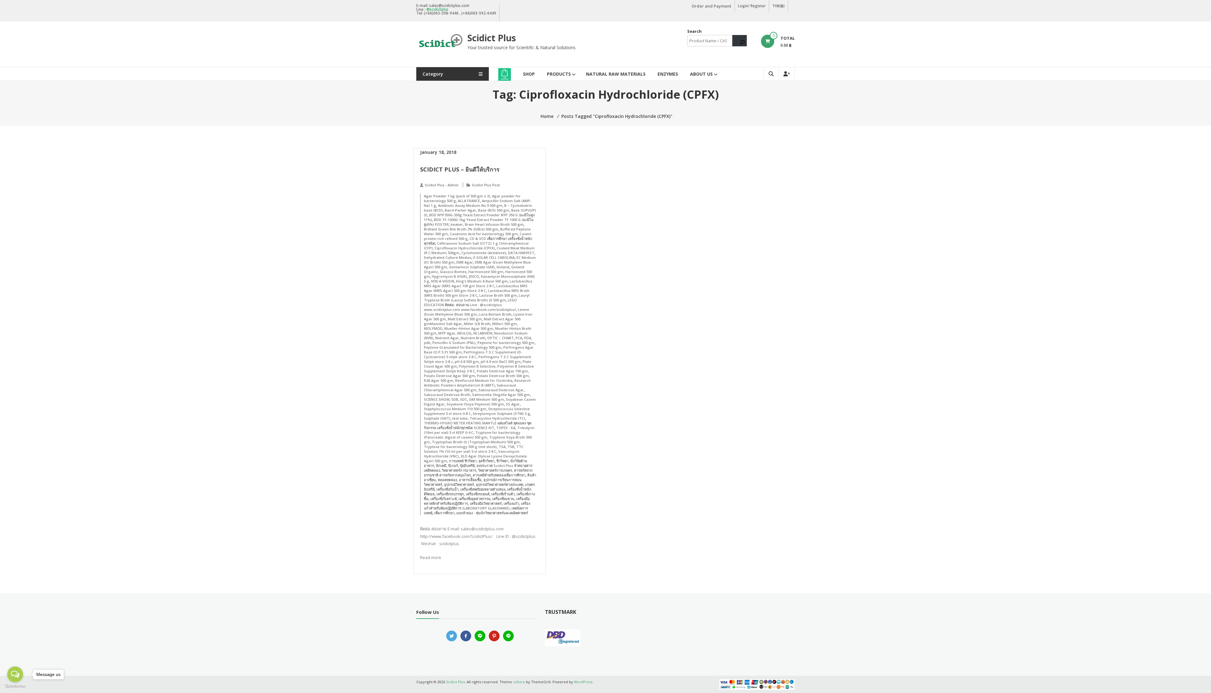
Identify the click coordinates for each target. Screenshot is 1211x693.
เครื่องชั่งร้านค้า (503, 494)
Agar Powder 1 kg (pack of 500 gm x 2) (457, 196)
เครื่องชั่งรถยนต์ (477, 494)
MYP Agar (446, 333)
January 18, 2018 (438, 152)
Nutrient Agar (447, 337)
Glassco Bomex (453, 271)
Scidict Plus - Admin (442, 185)
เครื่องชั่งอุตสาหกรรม (474, 498)
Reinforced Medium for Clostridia (483, 380)
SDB (454, 399)
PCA (519, 337)
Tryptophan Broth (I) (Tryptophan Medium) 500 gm (476, 442)
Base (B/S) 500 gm (493, 210)
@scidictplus (437, 9)
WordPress (583, 681)
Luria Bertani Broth (495, 314)
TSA (502, 446)
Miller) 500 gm (504, 323)
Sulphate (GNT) (437, 418)
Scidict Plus (491, 38)
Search (694, 31)
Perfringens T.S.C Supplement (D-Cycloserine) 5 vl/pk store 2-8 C (473, 354)
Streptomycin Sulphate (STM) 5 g (501, 413)
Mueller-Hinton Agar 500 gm (468, 328)
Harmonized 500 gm (485, 271)
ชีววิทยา (502, 460)
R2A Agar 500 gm (438, 380)
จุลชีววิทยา (486, 460)
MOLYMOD (433, 328)
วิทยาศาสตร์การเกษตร (495, 470)
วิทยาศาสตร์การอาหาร (459, 470)
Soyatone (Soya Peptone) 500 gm (475, 404)
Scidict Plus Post (486, 185)
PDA (527, 337)
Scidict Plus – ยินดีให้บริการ (460, 169)
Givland (502, 267)
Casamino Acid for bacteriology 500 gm (484, 233)
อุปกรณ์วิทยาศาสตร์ (459, 484)
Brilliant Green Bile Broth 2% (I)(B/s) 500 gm (461, 229)
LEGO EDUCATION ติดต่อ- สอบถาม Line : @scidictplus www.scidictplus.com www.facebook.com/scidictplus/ (470, 305)
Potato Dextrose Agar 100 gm (502, 371)
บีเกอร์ (453, 465)
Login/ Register (752, 6)
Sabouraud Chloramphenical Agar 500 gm (470, 387)
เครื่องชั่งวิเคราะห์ (443, 498)
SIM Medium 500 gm (486, 399)
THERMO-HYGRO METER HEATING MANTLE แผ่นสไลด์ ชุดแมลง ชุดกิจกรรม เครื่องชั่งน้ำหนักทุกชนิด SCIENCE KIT (477, 425)
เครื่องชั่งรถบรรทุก (450, 494)
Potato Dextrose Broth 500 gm (503, 375)
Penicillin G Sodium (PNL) (454, 342)
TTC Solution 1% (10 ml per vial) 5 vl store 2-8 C (474, 449)
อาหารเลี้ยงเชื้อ (470, 479)
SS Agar (513, 404)
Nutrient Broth (473, 337)
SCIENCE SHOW (436, 399)
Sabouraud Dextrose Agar (501, 389)
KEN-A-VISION (442, 281)
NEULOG (464, 333)
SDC (463, 399)
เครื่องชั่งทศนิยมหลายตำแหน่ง (482, 489)
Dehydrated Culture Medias (447, 257)
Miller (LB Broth (477, 323)
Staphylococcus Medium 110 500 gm (455, 408)
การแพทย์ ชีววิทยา (463, 460)
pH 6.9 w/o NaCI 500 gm (501, 361)
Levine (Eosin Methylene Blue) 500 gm (476, 312)
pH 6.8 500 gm (467, 361)
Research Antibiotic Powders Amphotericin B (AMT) (477, 382)
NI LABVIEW (482, 333)
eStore (519, 681)
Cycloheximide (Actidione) (483, 252)
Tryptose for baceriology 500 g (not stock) (460, 446)
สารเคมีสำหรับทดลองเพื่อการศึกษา (499, 475)
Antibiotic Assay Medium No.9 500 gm (470, 205)
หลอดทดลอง (447, 479)
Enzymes (668, 74)
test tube (460, 418)
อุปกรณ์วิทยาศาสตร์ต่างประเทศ (499, 484)
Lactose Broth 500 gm (498, 295)
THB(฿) (778, 6)
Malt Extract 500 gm (465, 319)
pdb (427, 342)
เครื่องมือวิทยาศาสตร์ (486, 503)
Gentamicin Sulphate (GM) (471, 267)
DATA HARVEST (521, 252)
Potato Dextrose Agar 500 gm (449, 375)
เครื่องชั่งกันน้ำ (447, 489)
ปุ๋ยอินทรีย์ (467, 465)
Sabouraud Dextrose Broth (447, 394)
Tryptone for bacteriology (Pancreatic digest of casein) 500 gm (472, 435)
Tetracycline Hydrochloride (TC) (497, 418)
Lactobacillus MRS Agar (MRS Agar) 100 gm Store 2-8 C (478, 283)
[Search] (739, 40)
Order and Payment (711, 6)
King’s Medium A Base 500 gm (482, 281)
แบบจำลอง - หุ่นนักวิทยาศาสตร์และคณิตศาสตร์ (492, 512)
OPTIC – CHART (500, 337)
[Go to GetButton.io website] (15, 686)
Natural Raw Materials (616, 74)
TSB (510, 446)
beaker (457, 224)
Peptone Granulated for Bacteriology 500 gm (462, 347)
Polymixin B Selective (477, 366)
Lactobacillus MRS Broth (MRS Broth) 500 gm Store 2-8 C (476, 293)
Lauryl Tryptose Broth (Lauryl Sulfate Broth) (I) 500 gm (476, 297)
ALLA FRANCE (469, 200)
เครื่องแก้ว (511, 503)
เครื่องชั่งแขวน (503, 498)
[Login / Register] (786, 74)
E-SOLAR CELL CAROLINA (494, 257)
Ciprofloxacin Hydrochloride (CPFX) (465, 248)
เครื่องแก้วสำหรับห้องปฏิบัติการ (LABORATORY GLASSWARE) (477, 505)
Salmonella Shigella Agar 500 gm (501, 394)
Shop (529, 74)
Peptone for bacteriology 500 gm (506, 342)
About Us (701, 74)
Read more (430, 557)
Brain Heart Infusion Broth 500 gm (494, 224)
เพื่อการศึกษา (444, 512)
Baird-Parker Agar (460, 210)
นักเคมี (441, 465)
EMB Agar (464, 262)
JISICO (474, 276)
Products (559, 74)
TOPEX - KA (505, 427)
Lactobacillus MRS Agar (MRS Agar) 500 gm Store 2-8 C (476, 288)
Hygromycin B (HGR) (449, 276)
